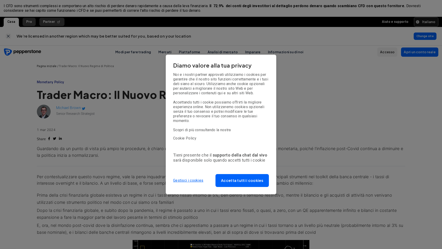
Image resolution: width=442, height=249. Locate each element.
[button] (242, 180)
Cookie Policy (184, 138)
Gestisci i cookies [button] (188, 180)
